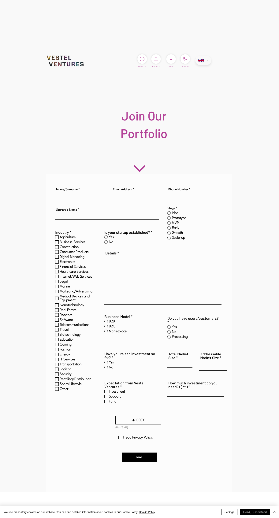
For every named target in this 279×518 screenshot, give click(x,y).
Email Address (122, 189)
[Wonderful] (139, 168)
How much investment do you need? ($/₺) (193, 385)
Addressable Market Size (210, 356)
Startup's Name (66, 209)
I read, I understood (255, 512)
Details (111, 253)
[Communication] (185, 59)
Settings (229, 512)
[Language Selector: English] (203, 60)
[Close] (274, 512)
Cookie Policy (147, 512)
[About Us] (142, 59)
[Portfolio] (156, 59)
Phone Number (178, 189)
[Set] (171, 59)
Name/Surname (67, 189)
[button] (138, 420)
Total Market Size (178, 356)
